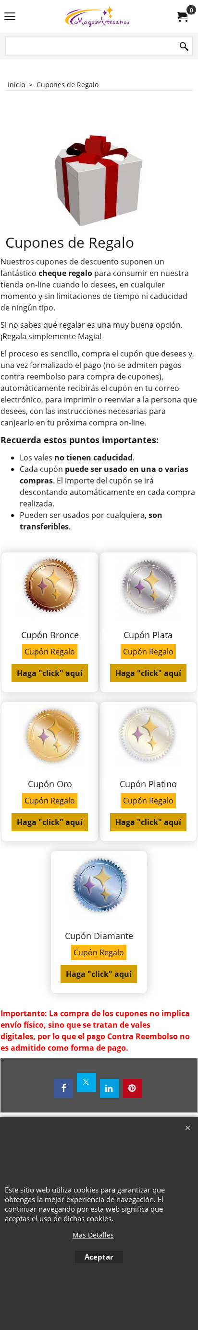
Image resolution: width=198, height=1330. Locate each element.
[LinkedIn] (109, 1088)
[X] (86, 1082)
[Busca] (184, 46)
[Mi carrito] (181, 16)
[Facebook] (63, 1088)
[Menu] (9, 17)
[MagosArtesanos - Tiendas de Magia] (97, 16)
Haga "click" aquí (50, 673)
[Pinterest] (132, 1088)
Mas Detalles (93, 1234)
